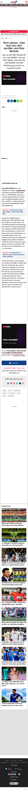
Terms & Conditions (14, 762)
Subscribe (20, 760)
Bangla (4, 390)
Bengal (9, 390)
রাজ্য (16, 5)
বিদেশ (25, 5)
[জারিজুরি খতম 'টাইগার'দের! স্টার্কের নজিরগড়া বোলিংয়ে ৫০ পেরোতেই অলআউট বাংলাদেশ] (14, 555)
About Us (7, 760)
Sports (4, 396)
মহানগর (11, 5)
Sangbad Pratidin (19, 355)
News (18, 393)
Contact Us (13, 760)
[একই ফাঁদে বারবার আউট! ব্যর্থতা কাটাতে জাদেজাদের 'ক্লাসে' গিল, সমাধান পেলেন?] (14, 695)
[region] (14, 18)
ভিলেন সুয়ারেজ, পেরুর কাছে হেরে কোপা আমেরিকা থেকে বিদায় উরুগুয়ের (14, 352)
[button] (8, 101)
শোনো (6, 5)
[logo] (14, 2)
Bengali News (17, 390)
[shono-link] (26, 2)
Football (4, 393)
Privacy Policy (24, 762)
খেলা (6, 38)
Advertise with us (4, 762)
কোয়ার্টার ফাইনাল (20, 191)
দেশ (21, 5)
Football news (12, 393)
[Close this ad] (25, 789)
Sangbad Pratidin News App (14, 368)
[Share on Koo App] (21, 102)
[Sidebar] (1, 2)
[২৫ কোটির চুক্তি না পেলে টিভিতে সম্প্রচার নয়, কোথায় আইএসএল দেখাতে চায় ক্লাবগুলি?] (14, 535)
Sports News (11, 396)
